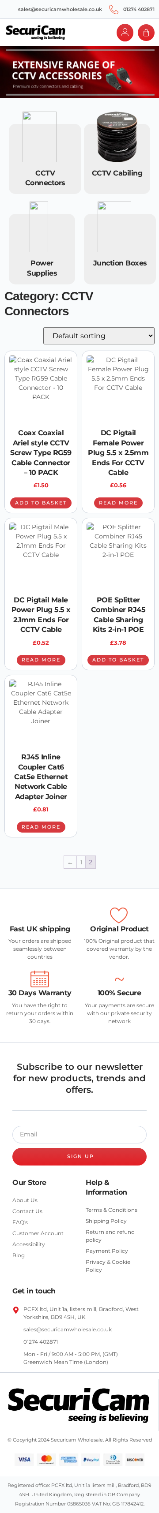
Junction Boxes (120, 263)
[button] (79, 32)
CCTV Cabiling (117, 173)
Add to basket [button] (41, 503)
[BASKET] (146, 32)
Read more (118, 503)
